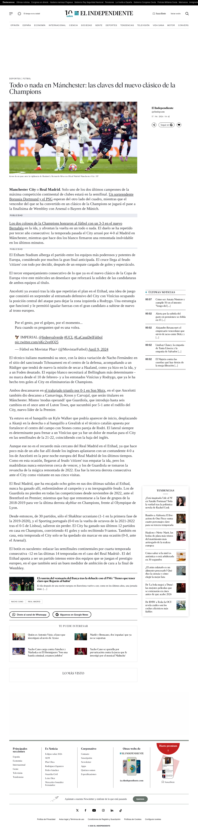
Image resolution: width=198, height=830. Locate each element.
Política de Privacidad (46, 819)
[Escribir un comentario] (179, 125)
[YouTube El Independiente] (94, 810)
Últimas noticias (23, 2)
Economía (39, 25)
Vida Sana (158, 25)
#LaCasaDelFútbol (88, 337)
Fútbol (27, 78)
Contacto (85, 754)
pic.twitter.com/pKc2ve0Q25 (36, 342)
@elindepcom (158, 112)
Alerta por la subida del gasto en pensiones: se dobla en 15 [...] (171, 317)
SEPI (47, 758)
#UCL (68, 337)
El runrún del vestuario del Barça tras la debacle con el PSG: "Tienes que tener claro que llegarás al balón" (86, 580)
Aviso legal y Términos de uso (71, 819)
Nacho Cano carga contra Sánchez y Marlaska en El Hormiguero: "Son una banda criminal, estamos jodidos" (48, 652)
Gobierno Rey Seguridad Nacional (88, 2)
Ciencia (73, 25)
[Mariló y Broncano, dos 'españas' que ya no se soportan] (81, 637)
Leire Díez (50, 778)
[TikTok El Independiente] (120, 811)
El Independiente (162, 108)
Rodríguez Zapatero (54, 766)
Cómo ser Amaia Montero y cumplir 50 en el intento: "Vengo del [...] (170, 302)
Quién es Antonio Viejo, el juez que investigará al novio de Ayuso (46, 636)
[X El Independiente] (77, 810)
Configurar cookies (153, 819)
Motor (171, 25)
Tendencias (127, 25)
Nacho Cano (17, 602)
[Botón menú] (11, 13)
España (27, 25)
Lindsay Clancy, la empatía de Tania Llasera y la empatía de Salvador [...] (170, 348)
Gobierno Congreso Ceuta (145, 2)
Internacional (57, 25)
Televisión (143, 25)
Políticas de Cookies (132, 819)
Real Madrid (34, 602)
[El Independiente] (99, 13)
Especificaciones (88, 774)
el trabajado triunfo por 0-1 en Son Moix (75, 390)
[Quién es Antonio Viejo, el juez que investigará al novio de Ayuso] (19, 637)
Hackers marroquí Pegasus (61, 2)
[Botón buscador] (187, 13)
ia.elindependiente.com (131, 780)
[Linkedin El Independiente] (112, 810)
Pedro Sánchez (52, 770)
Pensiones (109, 2)
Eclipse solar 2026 (53, 754)
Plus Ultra (49, 762)
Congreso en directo (39, 2)
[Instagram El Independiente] (103, 810)
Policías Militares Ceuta (167, 2)
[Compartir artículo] (154, 125)
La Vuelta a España (124, 2)
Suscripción (86, 758)
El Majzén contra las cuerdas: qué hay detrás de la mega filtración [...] (170, 362)
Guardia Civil (51, 774)
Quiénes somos (88, 770)
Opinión (15, 25)
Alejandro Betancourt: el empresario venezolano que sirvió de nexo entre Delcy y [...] (170, 332)
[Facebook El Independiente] (85, 810)
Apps (83, 766)
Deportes (111, 25)
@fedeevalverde (51, 337)
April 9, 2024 (98, 349)
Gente (98, 25)
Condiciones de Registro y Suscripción (104, 819)
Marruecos (183, 2)
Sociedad (86, 25)
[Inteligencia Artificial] (132, 774)
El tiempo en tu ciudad (32, 14)
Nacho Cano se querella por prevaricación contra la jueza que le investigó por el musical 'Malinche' (108, 652)
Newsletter (86, 762)
